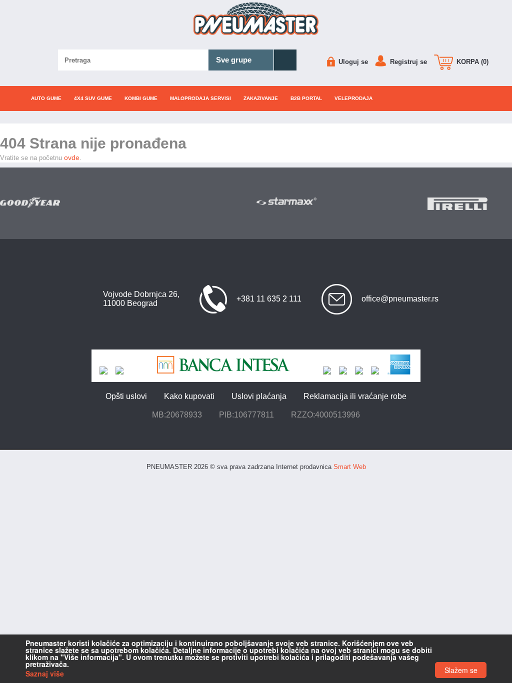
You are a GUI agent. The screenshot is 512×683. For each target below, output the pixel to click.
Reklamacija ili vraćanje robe (355, 396)
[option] (43, 203)
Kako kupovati (189, 396)
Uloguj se (352, 62)
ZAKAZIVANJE (261, 98)
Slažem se (461, 670)
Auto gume (46, 98)
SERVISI (200, 98)
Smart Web (350, 466)
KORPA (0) (471, 62)
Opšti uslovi (126, 396)
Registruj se (407, 62)
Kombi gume (141, 98)
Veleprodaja (353, 98)
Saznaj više (45, 673)
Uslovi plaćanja (259, 396)
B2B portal (306, 98)
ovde (72, 158)
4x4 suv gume (93, 98)
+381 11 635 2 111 (269, 298)
